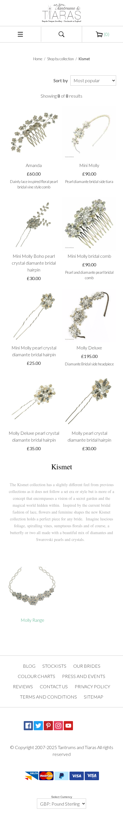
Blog (29, 666)
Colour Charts (36, 676)
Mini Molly (89, 165)
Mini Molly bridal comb (89, 256)
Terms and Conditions (48, 696)
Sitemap (93, 696)
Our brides (86, 666)
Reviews (23, 686)
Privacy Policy (92, 686)
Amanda (34, 165)
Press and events (83, 676)
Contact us (54, 686)
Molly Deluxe (89, 347)
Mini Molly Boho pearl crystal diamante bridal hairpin (34, 262)
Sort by (60, 80)
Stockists (54, 666)
